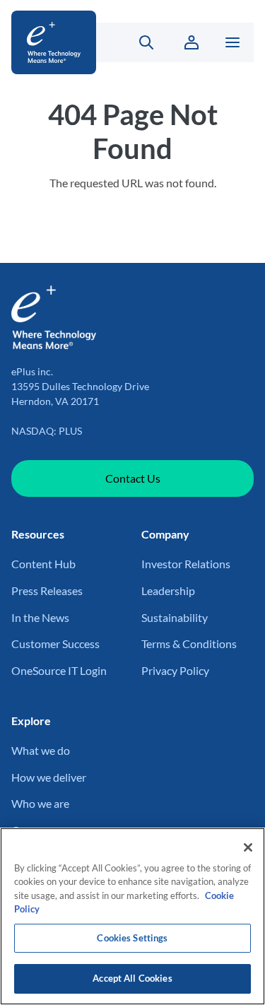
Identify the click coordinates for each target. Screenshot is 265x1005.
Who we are (40, 803)
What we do (40, 750)
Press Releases (47, 590)
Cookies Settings (132, 938)
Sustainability (174, 617)
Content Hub (43, 563)
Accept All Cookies (132, 978)
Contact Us (132, 478)
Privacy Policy (175, 670)
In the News (40, 617)
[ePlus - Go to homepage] (53, 42)
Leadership (168, 590)
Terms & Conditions (189, 643)
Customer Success (55, 643)
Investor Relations (185, 563)
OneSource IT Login (59, 670)
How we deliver (48, 777)
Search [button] (138, 42)
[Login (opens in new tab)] (191, 42)
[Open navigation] (232, 42)
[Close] (248, 847)
